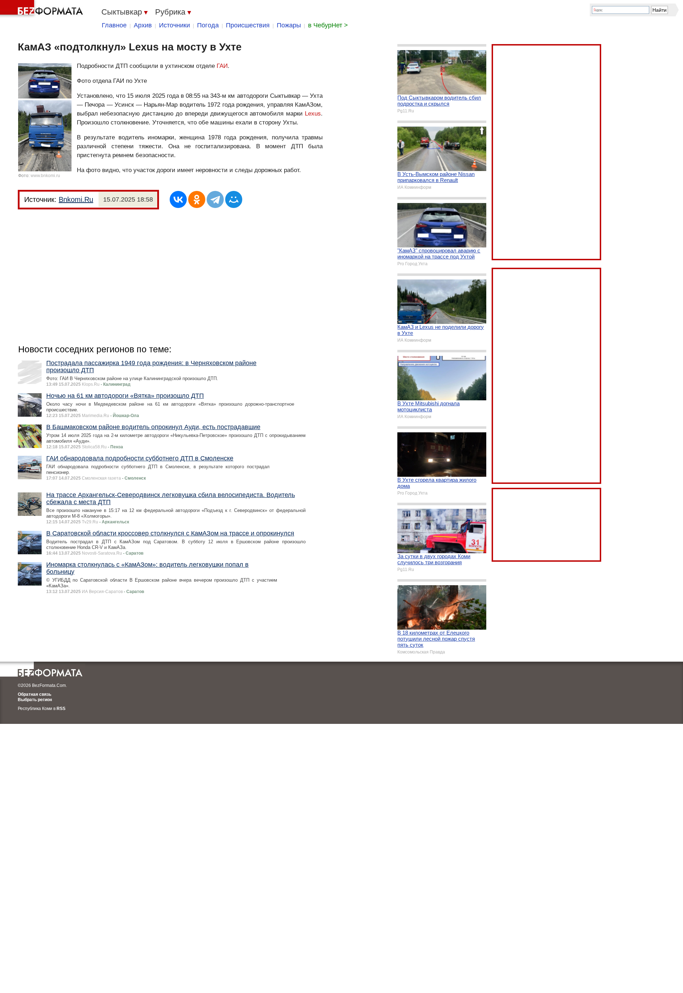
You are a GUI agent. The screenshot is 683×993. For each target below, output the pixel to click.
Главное (114, 25)
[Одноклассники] (196, 199)
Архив (143, 25)
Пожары (289, 25)
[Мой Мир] (233, 199)
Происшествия (248, 25)
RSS (61, 708)
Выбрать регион (35, 699)
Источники (174, 25)
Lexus (313, 113)
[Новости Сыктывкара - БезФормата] (42, 9)
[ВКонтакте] (178, 199)
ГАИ (222, 66)
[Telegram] (215, 199)
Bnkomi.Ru (76, 199)
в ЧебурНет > (328, 25)
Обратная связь (34, 694)
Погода (208, 25)
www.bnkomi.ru (45, 175)
